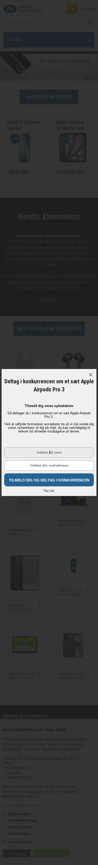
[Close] (90, 374)
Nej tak (49, 491)
